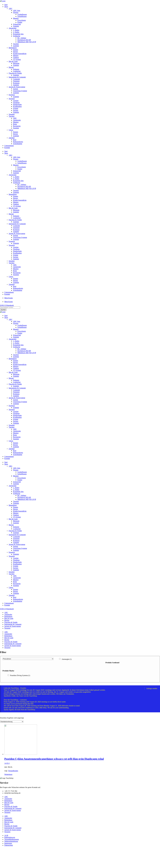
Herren (15, 52)
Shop (6, 7)
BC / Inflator (21, 38)
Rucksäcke (17, 126)
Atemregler (12, 28)
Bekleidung (13, 48)
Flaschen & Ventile (15, 73)
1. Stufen (16, 30)
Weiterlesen (8, 774)
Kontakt (7, 147)
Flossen (15, 12)
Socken (15, 110)
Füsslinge (16, 102)
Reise (15, 124)
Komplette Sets (18, 34)
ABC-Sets (16, 10)
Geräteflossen (22, 14)
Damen (15, 50)
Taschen (16, 44)
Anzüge (16, 100)
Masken (16, 18)
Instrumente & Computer (17, 77)
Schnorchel (17, 24)
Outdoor (16, 57)
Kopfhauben (17, 106)
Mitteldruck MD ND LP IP (26, 42)
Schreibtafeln (17, 144)
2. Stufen (16, 32)
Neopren (12, 99)
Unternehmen (9, 146)
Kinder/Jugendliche (19, 54)
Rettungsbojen (18, 142)
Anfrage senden (151, 688)
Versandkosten (13, 771)
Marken (15, 55)
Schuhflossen (22, 16)
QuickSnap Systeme (20, 91)
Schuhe (15, 108)
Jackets (15, 89)
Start (6, 5)
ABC (10, 8)
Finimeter (16, 81)
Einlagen (16, 69)
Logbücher (17, 71)
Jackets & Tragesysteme (17, 87)
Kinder (19, 22)
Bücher (11, 67)
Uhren (11, 130)
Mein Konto (8, 298)
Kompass (16, 83)
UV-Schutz (17, 59)
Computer (16, 79)
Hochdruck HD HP (24, 40)
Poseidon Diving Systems (20, 675)
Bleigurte (16, 63)
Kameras (12, 95)
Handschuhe (17, 104)
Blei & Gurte (13, 61)
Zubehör (16, 26)
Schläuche (16, 36)
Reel (14, 140)
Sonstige (12, 114)
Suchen (3, 310)
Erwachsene (21, 20)
